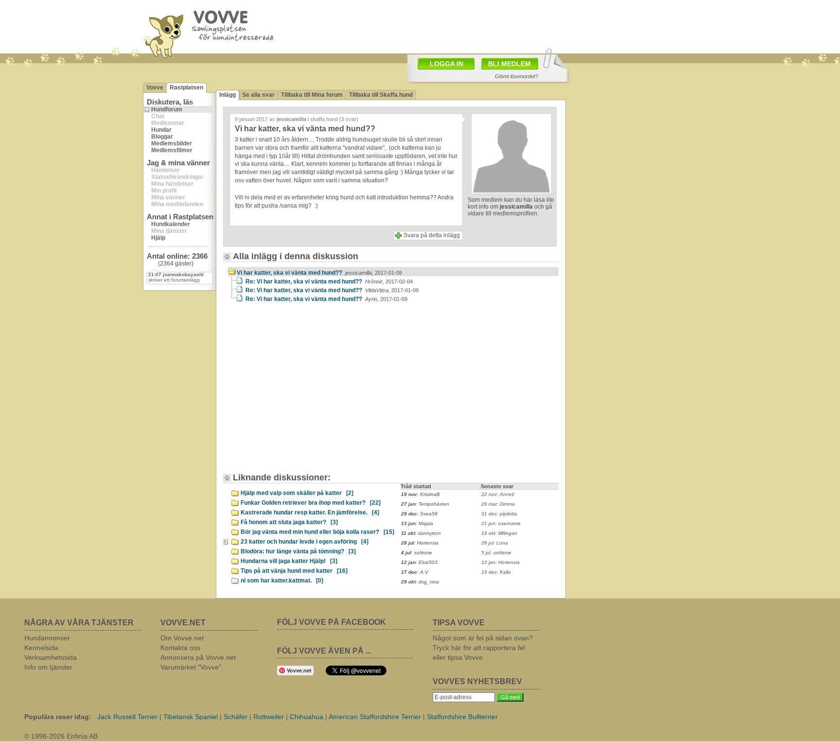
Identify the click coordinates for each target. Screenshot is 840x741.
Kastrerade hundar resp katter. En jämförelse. (310, 512)
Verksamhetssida (50, 657)
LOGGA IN (446, 64)
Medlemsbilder (171, 143)
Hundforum (166, 109)
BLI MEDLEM (509, 64)
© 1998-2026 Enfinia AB (61, 736)
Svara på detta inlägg (431, 235)
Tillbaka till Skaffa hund (381, 94)
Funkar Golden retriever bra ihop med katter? (311, 502)
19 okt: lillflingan (499, 533)
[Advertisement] (476, 26)
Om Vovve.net (182, 638)
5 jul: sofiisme (496, 552)
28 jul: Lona (494, 543)
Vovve (154, 87)
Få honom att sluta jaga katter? (289, 522)
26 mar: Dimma (498, 504)
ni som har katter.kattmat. (282, 580)
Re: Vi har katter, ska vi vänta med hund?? (329, 281)
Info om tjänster (48, 667)
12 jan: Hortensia (500, 562)
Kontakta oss (180, 648)
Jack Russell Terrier (127, 717)
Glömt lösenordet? (516, 76)
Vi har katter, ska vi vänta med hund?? (319, 272)
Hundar (161, 129)
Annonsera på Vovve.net (198, 657)
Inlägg (227, 94)
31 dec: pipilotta (499, 513)
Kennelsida (41, 648)
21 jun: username (501, 523)
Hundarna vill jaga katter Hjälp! (289, 561)
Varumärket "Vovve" (190, 667)
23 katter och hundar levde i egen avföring (304, 541)
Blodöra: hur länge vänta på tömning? (298, 551)
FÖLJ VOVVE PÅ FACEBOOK (331, 622)
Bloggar (162, 136)
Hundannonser (47, 638)
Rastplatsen (186, 87)
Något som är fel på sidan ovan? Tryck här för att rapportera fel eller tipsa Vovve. (483, 647)
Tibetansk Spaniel (190, 717)
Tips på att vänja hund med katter (294, 570)
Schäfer (235, 717)
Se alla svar (258, 94)
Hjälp (158, 237)
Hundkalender (170, 224)
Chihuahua (306, 717)
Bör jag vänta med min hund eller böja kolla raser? (317, 532)
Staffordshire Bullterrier (462, 717)
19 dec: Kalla (496, 572)
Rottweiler (268, 717)
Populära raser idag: (57, 717)
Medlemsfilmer (171, 150)
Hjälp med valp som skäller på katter (297, 493)
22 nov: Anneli (497, 494)
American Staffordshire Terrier (375, 717)
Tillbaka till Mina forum (312, 94)
